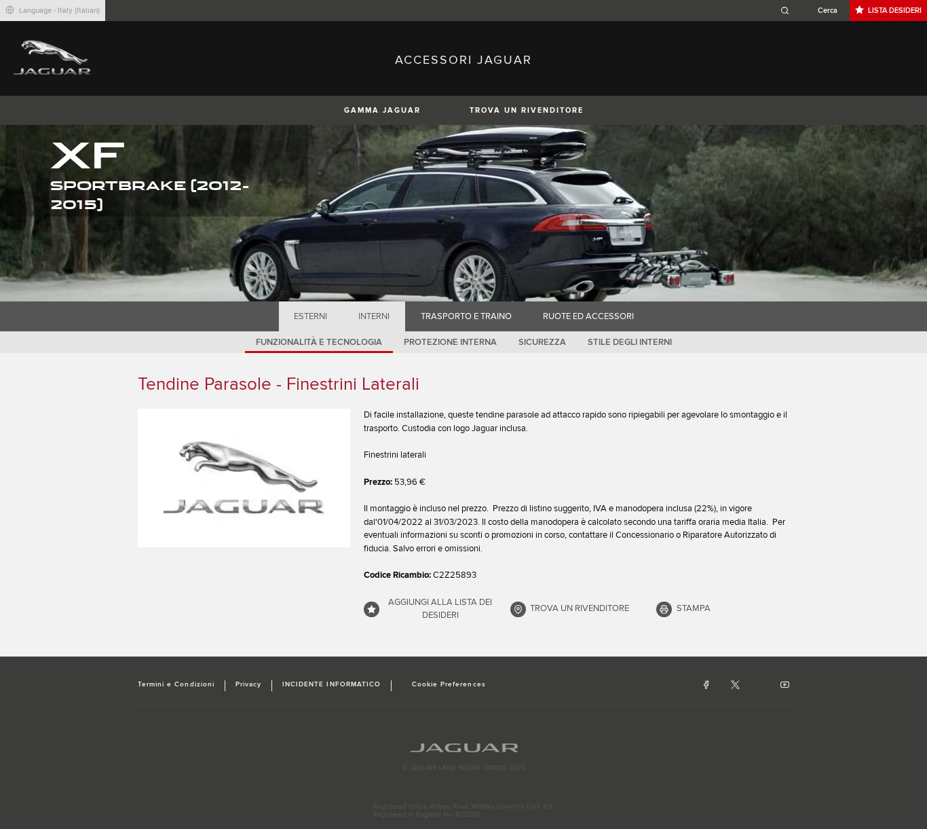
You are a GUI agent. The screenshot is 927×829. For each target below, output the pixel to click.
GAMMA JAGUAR (382, 110)
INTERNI (374, 316)
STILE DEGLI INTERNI (630, 342)
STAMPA (694, 608)
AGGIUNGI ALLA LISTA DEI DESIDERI (440, 609)
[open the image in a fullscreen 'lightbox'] (244, 478)
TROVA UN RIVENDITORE (527, 110)
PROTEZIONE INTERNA (450, 342)
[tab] (311, 316)
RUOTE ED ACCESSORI (588, 316)
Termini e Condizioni (176, 684)
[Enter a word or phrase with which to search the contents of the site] (813, 10)
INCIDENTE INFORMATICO (331, 684)
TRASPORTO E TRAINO (466, 316)
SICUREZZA (542, 342)
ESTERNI (310, 316)
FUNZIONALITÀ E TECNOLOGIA (319, 342)
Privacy (248, 684)
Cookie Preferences (449, 684)
